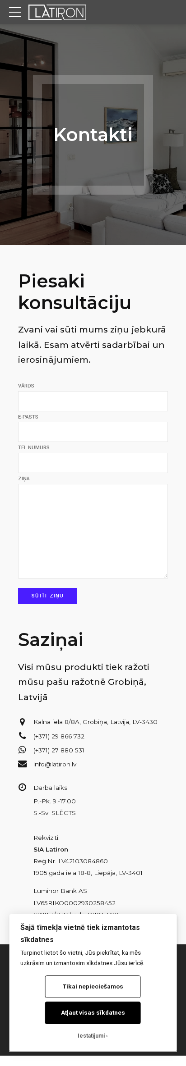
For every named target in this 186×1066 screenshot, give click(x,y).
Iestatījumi (91, 1036)
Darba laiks (50, 787)
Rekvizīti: (46, 837)
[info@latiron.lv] (22, 764)
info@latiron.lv (54, 764)
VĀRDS (26, 386)
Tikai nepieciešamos (93, 986)
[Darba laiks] (22, 787)
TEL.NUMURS (34, 448)
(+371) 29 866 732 (58, 736)
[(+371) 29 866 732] (22, 736)
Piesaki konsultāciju (74, 292)
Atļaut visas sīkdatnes (93, 1012)
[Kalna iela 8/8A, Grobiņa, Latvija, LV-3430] (22, 722)
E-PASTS (28, 417)
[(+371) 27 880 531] (22, 750)
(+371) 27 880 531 (58, 750)
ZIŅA (24, 479)
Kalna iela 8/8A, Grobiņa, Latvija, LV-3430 (95, 721)
